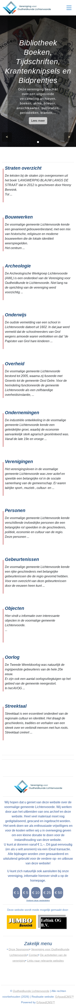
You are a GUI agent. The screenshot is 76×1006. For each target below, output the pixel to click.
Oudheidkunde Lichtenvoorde (31, 991)
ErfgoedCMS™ (64, 996)
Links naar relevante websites (45, 960)
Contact (33, 955)
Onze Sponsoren (19, 949)
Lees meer (38, 120)
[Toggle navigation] (69, 8)
